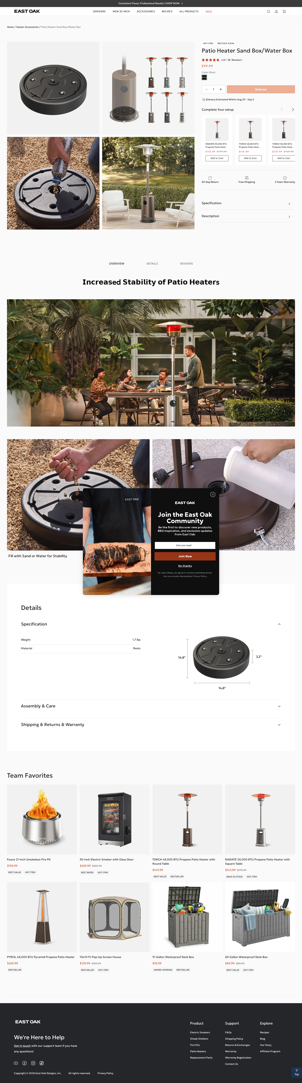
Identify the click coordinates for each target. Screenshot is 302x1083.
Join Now (185, 556)
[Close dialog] (213, 494)
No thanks (185, 566)
